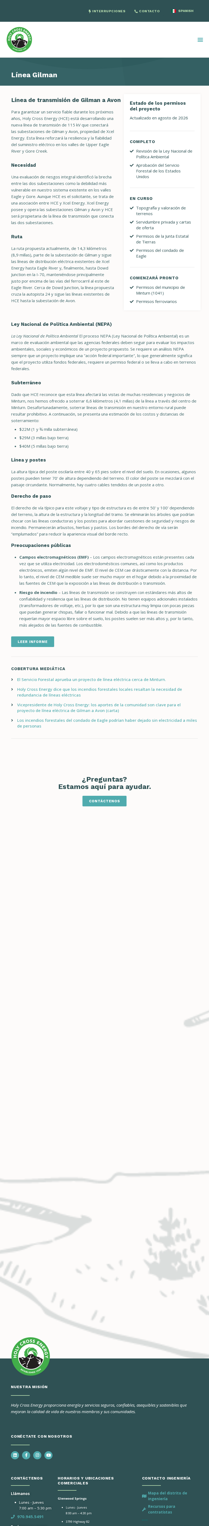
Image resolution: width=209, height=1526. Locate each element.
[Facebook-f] (26, 1455)
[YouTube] (48, 1455)
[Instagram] (37, 1455)
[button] (200, 39)
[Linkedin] (15, 1455)
